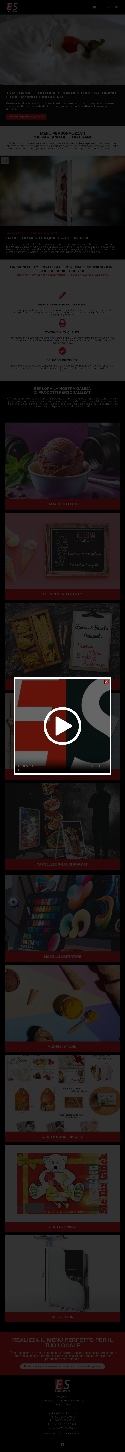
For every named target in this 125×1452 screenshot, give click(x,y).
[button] (106, 682)
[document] (62, 726)
